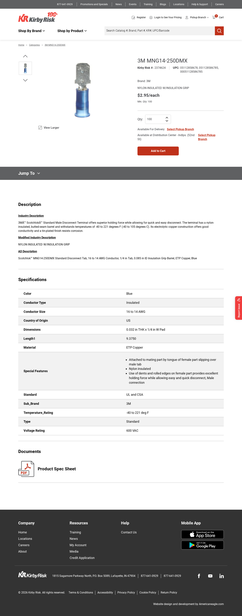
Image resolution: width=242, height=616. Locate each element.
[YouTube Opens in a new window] (210, 576)
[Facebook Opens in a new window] (199, 576)
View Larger (51, 127)
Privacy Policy (126, 592)
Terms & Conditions (81, 592)
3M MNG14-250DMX (55, 45)
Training (148, 4)
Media (74, 551)
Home (21, 45)
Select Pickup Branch (180, 129)
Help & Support (200, 4)
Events (132, 4)
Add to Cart (158, 151)
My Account (78, 545)
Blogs (163, 4)
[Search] (219, 30)
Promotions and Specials (94, 4)
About (22, 551)
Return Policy (169, 592)
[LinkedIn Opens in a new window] (222, 576)
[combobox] (160, 30)
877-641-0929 (65, 4)
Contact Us (129, 532)
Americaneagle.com (211, 604)
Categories (34, 45)
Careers (219, 4)
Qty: (140, 119)
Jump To (26, 173)
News (119, 4)
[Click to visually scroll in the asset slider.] (25, 56)
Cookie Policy (147, 592)
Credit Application (82, 558)
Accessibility (105, 592)
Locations (178, 4)
